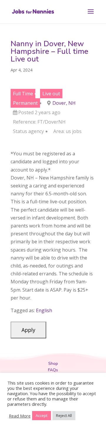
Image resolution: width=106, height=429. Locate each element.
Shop (53, 363)
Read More (20, 415)
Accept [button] (41, 415)
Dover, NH (64, 103)
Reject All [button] (64, 415)
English (44, 310)
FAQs (53, 370)
